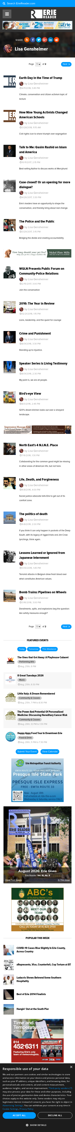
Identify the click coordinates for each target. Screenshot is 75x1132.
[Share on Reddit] (56, 40)
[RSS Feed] (26, 40)
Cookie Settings (10, 1108)
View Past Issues (13, 880)
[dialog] (37, 1097)
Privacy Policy (26, 1108)
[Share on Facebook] (32, 40)
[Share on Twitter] (38, 40)
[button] (37, 1125)
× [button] (71, 1067)
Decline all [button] (55, 1115)
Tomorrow (33, 649)
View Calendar (50, 751)
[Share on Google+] (44, 40)
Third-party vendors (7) (60, 1088)
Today (22, 649)
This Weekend (49, 649)
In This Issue (64, 880)
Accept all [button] (19, 1115)
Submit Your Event (27, 751)
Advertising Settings (13, 1105)
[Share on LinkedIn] (50, 40)
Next (65, 64)
